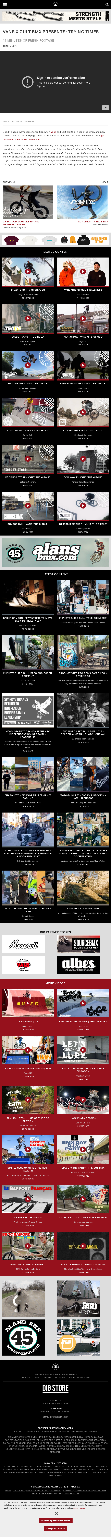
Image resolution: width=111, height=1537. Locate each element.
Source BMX (45, 1493)
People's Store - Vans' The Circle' (27, 477)
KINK (33, 1470)
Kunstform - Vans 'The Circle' (83, 430)
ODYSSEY (84, 1470)
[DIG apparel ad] (55, 240)
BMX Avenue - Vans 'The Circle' (28, 383)
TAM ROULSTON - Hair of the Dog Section (28, 1119)
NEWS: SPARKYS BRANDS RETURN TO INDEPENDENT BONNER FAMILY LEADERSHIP (28, 734)
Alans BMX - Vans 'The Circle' (83, 336)
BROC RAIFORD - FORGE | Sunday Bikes (83, 1021)
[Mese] (28, 944)
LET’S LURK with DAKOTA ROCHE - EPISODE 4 (83, 1070)
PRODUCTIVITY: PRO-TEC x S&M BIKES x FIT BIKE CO (83, 674)
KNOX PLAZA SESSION (83, 1118)
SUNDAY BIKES (47, 1473)
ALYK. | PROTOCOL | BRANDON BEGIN (83, 1264)
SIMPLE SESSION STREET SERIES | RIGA (28, 1068)
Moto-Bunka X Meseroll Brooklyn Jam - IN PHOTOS (83, 797)
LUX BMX (54, 1470)
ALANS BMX (9, 1467)
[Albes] (83, 965)
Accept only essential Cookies (55, 1520)
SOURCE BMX (32, 1473)
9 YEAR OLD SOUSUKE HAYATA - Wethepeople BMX (22, 223)
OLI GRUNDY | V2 (28, 1021)
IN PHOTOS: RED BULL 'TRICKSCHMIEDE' (83, 618)
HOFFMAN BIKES (10, 1470)
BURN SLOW (40, 1467)
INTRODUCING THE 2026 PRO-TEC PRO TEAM (28, 910)
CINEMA (51, 1467)
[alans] (28, 1337)
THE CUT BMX (72, 1467)
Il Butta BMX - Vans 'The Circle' (28, 430)
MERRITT (74, 1470)
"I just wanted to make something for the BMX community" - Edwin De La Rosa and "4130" (28, 853)
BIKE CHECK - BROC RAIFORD (27, 1264)
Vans (53, 131)
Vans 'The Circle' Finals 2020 (83, 290)
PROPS (103, 1470)
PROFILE (95, 1470)
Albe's (8, 1490)
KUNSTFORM (43, 1470)
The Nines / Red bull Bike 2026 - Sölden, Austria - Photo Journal (83, 733)
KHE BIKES (24, 1470)
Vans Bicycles (71, 1493)
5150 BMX (44, 1490)
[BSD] (83, 1298)
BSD (31, 1467)
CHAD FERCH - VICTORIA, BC (28, 290)
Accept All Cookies (55, 1528)
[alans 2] (55, 552)
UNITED (87, 1473)
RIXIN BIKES (19, 1473)
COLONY (60, 1467)
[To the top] (55, 1366)
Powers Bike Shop (83, 1490)
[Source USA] (83, 944)
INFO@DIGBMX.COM (59, 1417)
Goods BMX (55, 1490)
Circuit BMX (19, 1490)
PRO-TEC (8, 1473)
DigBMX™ (72, 1374)
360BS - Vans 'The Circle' (28, 336)
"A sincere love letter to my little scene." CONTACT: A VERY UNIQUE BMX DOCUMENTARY (83, 853)
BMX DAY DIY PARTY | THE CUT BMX (83, 1167)
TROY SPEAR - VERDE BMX (92, 221)
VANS (95, 1473)
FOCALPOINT (100, 1467)
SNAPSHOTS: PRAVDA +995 (83, 908)
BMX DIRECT (22, 1467)
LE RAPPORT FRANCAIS (28, 1217)
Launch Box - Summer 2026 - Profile (83, 1217)
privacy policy (79, 1508)
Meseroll (68, 1490)
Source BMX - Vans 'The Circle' (28, 524)
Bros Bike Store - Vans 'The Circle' (83, 383)
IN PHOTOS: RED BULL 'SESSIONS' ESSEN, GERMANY (28, 674)
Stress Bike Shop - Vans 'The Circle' (83, 524)
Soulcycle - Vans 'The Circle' (83, 477)
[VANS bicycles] (28, 965)
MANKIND (64, 1470)
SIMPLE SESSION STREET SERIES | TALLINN (28, 1169)
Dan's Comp (32, 1490)
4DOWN (58, 1476)
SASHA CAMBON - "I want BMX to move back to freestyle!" (28, 619)
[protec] (28, 1298)
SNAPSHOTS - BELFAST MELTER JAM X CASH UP (28, 797)
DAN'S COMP (86, 1467)
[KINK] (55, 16)
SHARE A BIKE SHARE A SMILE (69, 1473)
